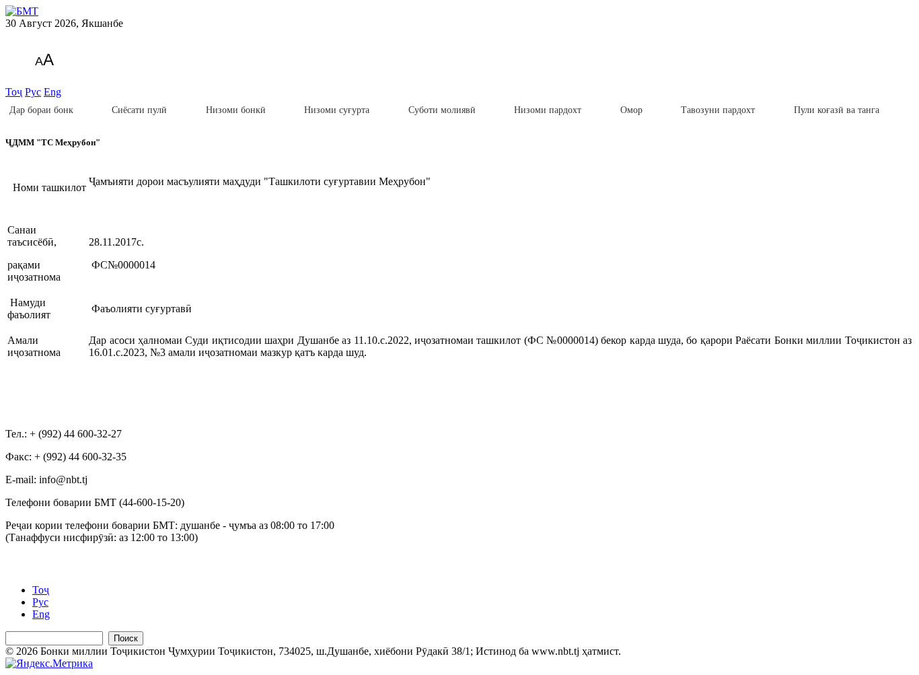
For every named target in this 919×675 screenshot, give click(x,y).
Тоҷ (13, 92)
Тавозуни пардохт (718, 110)
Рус (33, 92)
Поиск (126, 638)
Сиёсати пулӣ (139, 110)
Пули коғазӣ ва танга (836, 110)
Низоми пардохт (547, 110)
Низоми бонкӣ (236, 110)
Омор (631, 110)
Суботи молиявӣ (442, 110)
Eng (52, 92)
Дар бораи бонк (41, 110)
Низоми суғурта (336, 110)
